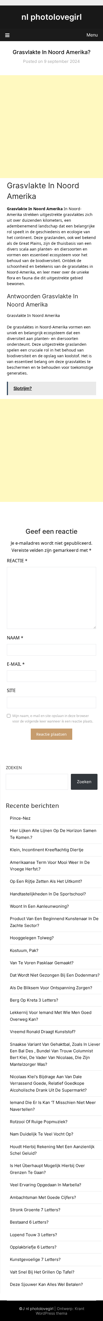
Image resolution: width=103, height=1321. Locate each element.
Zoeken (14, 767)
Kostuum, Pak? (24, 950)
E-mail (16, 664)
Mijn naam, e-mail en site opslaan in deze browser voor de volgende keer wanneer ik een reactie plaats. (52, 718)
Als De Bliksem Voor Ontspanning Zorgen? (51, 987)
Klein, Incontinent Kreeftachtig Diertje (46, 849)
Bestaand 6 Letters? (29, 1222)
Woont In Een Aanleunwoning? (39, 906)
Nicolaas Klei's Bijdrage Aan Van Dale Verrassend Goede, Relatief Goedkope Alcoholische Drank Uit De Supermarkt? (48, 1083)
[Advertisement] (51, 126)
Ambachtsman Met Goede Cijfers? (43, 1197)
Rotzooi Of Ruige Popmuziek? (39, 1121)
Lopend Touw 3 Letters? (33, 1234)
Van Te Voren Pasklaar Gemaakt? (42, 962)
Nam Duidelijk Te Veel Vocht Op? (41, 1134)
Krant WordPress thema (60, 1311)
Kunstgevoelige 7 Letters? (35, 1259)
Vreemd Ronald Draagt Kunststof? (43, 1031)
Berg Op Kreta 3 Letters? (34, 1000)
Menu (92, 35)
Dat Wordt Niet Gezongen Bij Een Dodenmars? (55, 975)
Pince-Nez (20, 818)
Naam (15, 638)
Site (11, 690)
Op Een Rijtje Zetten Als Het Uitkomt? (46, 881)
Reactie (17, 561)
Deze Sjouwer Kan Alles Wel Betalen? (46, 1284)
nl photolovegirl (51, 17)
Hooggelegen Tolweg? (32, 937)
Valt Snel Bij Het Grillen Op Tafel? (42, 1272)
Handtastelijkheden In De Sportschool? (48, 893)
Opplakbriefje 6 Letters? (33, 1247)
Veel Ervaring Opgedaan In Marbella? (45, 1184)
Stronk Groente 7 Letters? (35, 1209)
